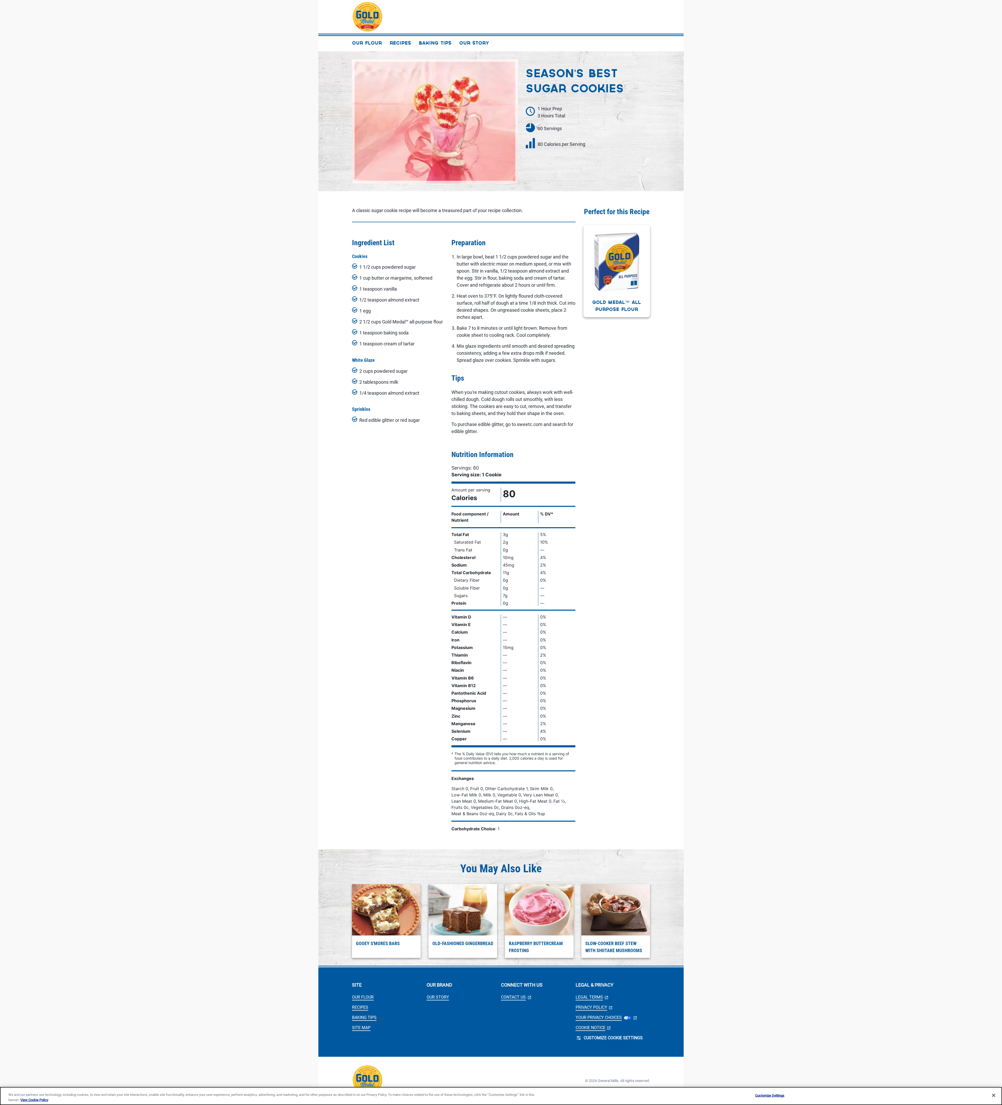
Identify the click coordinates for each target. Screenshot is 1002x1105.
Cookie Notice (593, 1027)
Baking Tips (364, 1017)
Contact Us (516, 997)
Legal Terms (592, 997)
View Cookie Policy (34, 1100)
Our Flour (363, 997)
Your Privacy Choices (606, 1017)
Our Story (438, 997)
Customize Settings (769, 1095)
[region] (501, 1096)
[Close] (993, 1095)
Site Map (361, 1027)
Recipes (360, 1007)
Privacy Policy (594, 1007)
